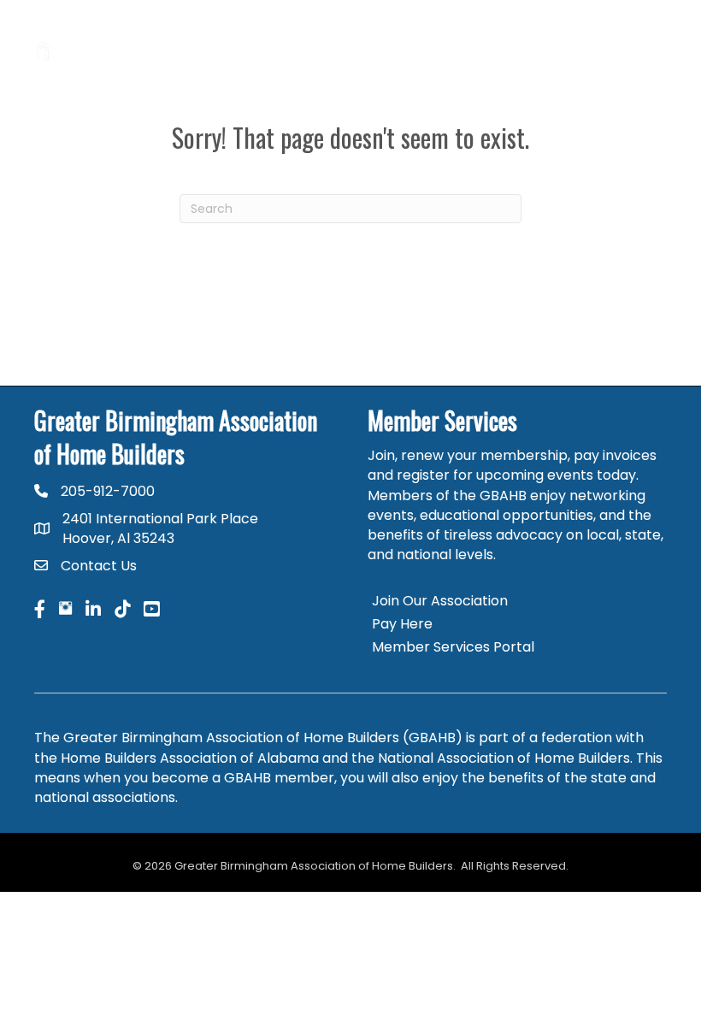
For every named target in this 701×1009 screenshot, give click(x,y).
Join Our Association (440, 601)
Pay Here (402, 624)
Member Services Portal (453, 647)
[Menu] (645, 51)
